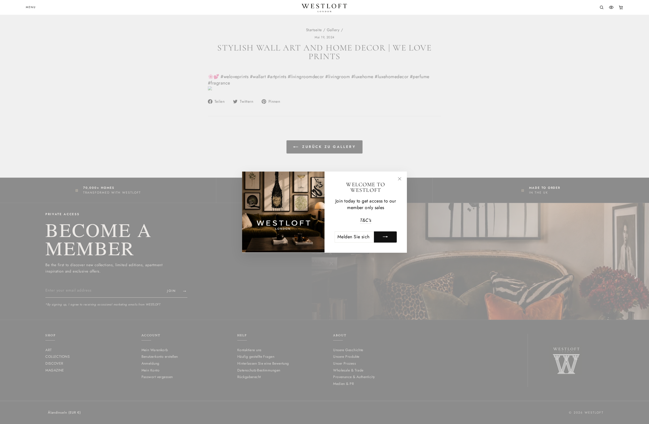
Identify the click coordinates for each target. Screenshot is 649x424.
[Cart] (621, 7)
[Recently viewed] (611, 7)
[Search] (601, 7)
